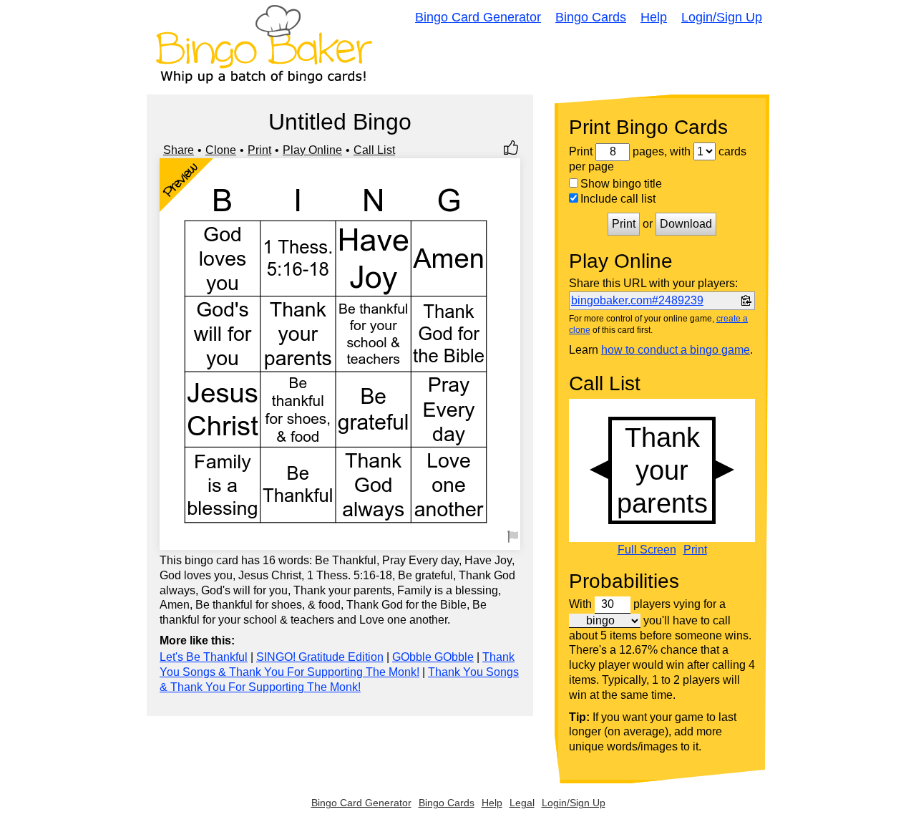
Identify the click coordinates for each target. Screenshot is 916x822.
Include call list (618, 199)
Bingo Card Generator (478, 17)
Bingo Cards (590, 17)
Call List (374, 150)
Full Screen (647, 550)
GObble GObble (433, 657)
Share (178, 150)
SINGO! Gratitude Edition (320, 657)
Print (259, 150)
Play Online (312, 150)
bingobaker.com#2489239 (637, 300)
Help (653, 17)
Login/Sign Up (721, 17)
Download (686, 224)
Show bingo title (621, 184)
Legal (522, 803)
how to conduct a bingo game (675, 350)
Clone (220, 150)
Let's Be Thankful (204, 657)
